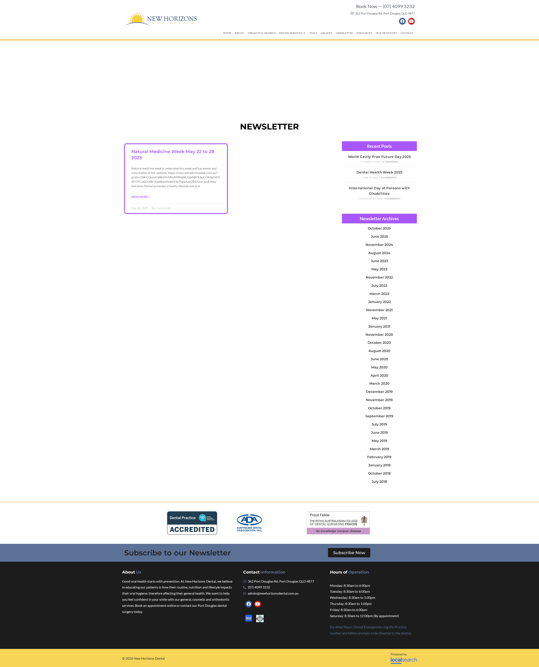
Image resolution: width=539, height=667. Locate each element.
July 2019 (379, 424)
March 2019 (379, 449)
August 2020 (379, 351)
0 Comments (390, 161)
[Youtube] (411, 21)
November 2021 (379, 310)
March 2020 (379, 384)
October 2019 (379, 408)
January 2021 (379, 326)
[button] (349, 552)
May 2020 (379, 367)
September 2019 (379, 416)
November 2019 (379, 400)
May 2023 (379, 269)
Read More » (140, 196)
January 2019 (379, 465)
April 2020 (379, 376)
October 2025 (379, 228)
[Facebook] (402, 21)
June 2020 (379, 359)
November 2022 (379, 277)
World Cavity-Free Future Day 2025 (379, 157)
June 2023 (379, 261)
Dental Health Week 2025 (379, 172)
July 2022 (379, 286)
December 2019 (379, 392)
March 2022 (379, 294)
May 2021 (379, 318)
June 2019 (379, 433)
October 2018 (379, 473)
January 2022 (379, 302)
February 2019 (379, 457)
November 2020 (379, 335)
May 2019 (379, 441)
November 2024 (379, 245)
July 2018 (379, 482)
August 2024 (379, 253)
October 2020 (379, 343)
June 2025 (379, 237)
